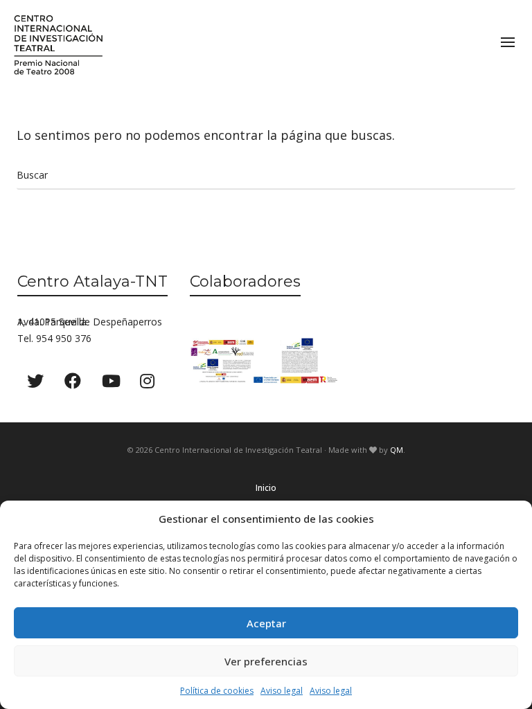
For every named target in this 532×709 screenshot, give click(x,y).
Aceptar (266, 623)
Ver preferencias (266, 661)
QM (396, 450)
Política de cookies (217, 691)
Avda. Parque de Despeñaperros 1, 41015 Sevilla (89, 321)
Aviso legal (281, 691)
